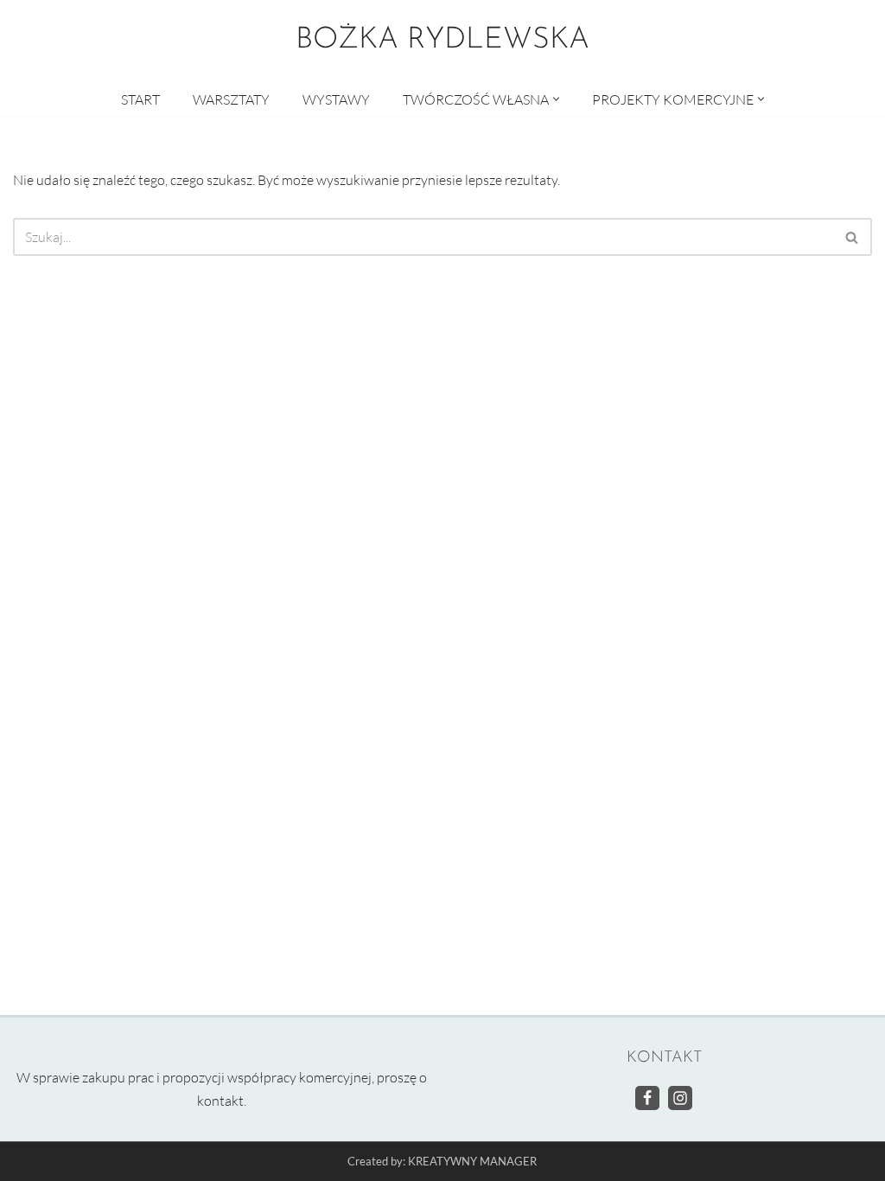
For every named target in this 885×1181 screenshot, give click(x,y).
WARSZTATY (231, 99)
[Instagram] (680, 1098)
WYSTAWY (336, 99)
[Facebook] (647, 1098)
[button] (556, 99)
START (140, 99)
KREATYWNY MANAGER (472, 1162)
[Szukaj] (852, 237)
